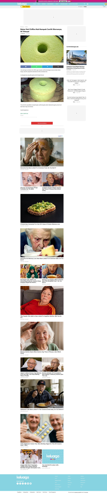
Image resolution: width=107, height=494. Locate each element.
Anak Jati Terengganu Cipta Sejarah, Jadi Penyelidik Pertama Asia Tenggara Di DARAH (76, 81)
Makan (26, 26)
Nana (74, 84)
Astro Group (86, 492)
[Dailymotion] (86, 7)
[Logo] (22, 3)
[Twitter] (81, 7)
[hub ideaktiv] (87, 3)
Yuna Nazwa (69, 69)
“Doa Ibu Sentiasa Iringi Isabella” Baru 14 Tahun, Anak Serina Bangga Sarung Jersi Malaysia (76, 98)
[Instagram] (80, 7)
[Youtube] (84, 7)
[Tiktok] (83, 7)
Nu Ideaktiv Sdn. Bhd (77, 492)
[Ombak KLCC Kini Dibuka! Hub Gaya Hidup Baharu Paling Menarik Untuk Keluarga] (77, 57)
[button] (84, 3)
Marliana (23, 33)
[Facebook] (79, 7)
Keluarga (22, 26)
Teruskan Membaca (42, 123)
